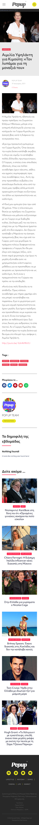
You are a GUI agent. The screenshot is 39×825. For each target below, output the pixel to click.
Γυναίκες (24, 361)
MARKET (27, 784)
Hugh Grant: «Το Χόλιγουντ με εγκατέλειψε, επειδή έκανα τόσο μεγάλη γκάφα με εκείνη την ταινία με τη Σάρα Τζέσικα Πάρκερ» (19, 738)
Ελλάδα (5, 365)
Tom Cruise (15, 684)
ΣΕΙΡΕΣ (30, 779)
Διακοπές (25, 639)
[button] (4, 385)
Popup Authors (19, 805)
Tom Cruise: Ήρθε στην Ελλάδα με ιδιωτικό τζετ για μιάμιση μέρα (19, 690)
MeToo (5, 361)
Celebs (13, 728)
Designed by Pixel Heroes (19, 820)
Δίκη (23, 506)
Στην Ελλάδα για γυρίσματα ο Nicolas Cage (19, 603)
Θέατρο (14, 365)
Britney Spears (14, 639)
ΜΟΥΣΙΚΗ (20, 779)
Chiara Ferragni (13, 554)
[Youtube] (30, 773)
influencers (26, 554)
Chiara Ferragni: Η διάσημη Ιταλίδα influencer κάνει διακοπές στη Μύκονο (19, 560)
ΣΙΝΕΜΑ (12, 784)
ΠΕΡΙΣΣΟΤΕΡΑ (9, 421)
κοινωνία (23, 365)
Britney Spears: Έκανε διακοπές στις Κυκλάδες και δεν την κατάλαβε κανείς (19, 646)
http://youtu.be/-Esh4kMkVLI (16, 343)
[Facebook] (9, 773)
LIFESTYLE (6, 49)
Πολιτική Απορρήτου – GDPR (19, 809)
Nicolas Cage (15, 598)
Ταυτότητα (19, 803)
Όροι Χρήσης (20, 807)
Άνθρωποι (14, 361)
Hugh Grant (22, 728)
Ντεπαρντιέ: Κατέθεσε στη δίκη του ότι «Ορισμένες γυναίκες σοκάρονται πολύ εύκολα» (19, 515)
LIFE (19, 784)
